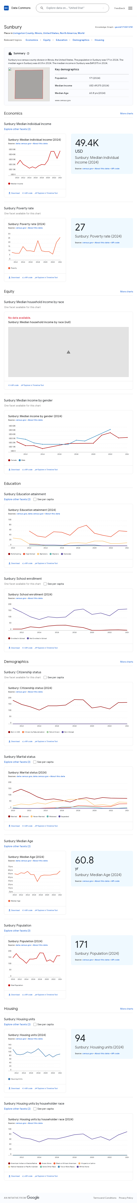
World (81, 33)
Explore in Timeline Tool (48, 193)
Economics (32, 39)
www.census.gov (63, 100)
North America (68, 33)
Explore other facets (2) (17, 129)
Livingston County (23, 33)
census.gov (87, 168)
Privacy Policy (126, 1197)
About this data (40, 143)
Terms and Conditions (104, 1197)
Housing (99, 39)
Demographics (81, 39)
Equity (47, 39)
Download (15, 193)
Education (61, 39)
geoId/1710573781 (124, 27)
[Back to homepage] (6, 8)
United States (51, 33)
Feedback (119, 8)
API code (28, 193)
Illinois (38, 33)
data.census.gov (23, 143)
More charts (126, 113)
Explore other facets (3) (17, 761)
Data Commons (21, 8)
